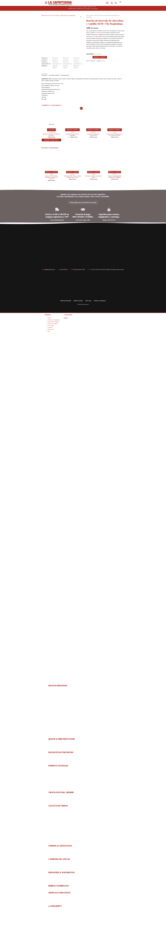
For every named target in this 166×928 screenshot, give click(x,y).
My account (51, 329)
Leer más (51, 129)
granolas (92, 36)
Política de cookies (78, 300)
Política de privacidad (65, 300)
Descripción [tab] (44, 75)
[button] (115, 2)
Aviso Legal (88, 300)
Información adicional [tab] (54, 75)
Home (49, 318)
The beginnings (98, 32)
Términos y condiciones (100, 300)
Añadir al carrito (100, 57)
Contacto (50, 327)
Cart (49, 331)
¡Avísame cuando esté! (51, 140)
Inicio (87, 15)
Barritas (92, 15)
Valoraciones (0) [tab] (65, 75)
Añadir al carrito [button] (72, 129)
